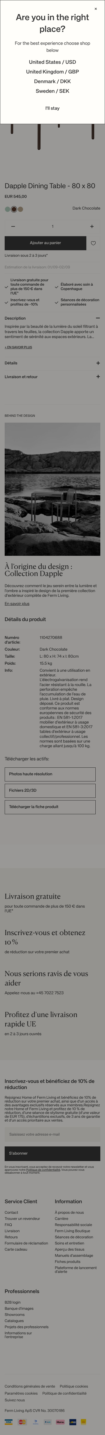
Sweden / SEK (52, 91)
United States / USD (52, 62)
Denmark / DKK (52, 82)
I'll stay (53, 108)
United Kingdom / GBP (52, 72)
